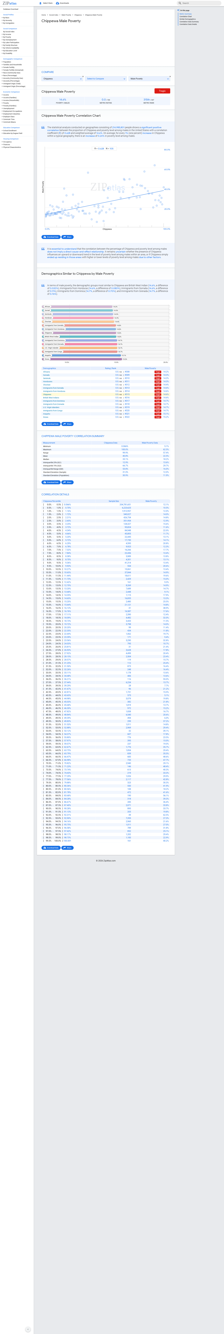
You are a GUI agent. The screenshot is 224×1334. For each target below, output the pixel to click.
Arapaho (46, 414)
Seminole (46, 378)
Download (164, 144)
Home (43, 15)
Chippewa (78, 15)
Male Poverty (66, 15)
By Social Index (8, 32)
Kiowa (45, 417)
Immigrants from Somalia (53, 388)
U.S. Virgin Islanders (51, 407)
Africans (46, 372)
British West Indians (51, 398)
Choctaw (46, 385)
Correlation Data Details (188, 24)
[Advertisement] (73, 44)
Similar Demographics (188, 19)
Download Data (52, 237)
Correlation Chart (186, 16)
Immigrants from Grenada (53, 404)
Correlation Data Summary (189, 22)
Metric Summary (186, 14)
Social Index (53, 15)
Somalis (46, 375)
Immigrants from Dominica (54, 401)
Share (69, 237)
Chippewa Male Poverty (93, 15)
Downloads (64, 3)
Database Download (10, 9)
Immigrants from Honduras (54, 391)
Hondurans (47, 381)
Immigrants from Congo (52, 411)
